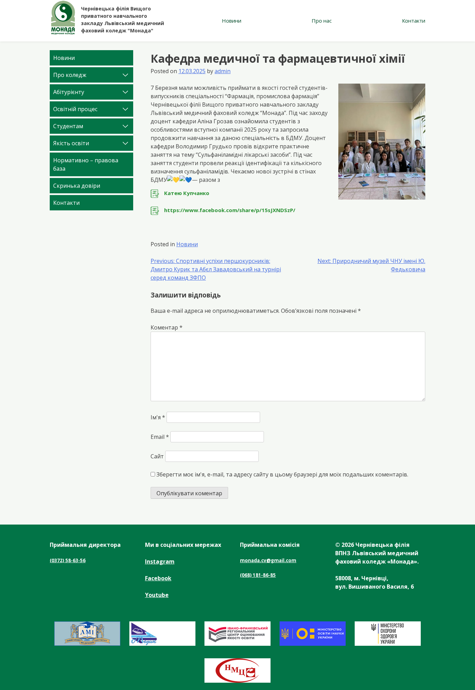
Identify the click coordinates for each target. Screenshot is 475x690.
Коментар (167, 327)
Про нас (322, 20)
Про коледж (69, 75)
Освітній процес (75, 109)
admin (223, 71)
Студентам (68, 126)
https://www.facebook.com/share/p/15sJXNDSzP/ (229, 210)
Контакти (413, 20)
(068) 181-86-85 (258, 575)
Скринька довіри (76, 185)
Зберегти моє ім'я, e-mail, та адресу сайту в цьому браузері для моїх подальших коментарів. (282, 474)
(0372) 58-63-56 (68, 560)
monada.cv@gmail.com (268, 560)
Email (160, 437)
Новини (231, 20)
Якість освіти (71, 143)
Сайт (157, 456)
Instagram (160, 561)
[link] (288, 193)
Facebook (158, 578)
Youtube (157, 595)
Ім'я (158, 417)
